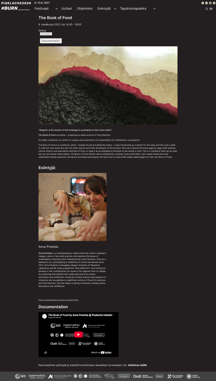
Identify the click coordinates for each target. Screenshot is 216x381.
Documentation (51, 40)
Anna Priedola (48, 247)
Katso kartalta (46, 34)
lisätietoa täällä (137, 365)
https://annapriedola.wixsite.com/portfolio (58, 300)
